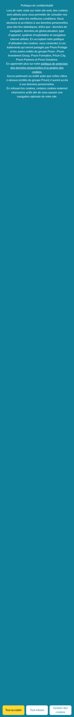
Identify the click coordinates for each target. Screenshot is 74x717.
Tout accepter (13, 710)
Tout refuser (37, 710)
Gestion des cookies (60, 710)
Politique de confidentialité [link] (37, 5)
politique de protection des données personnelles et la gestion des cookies (39, 67)
